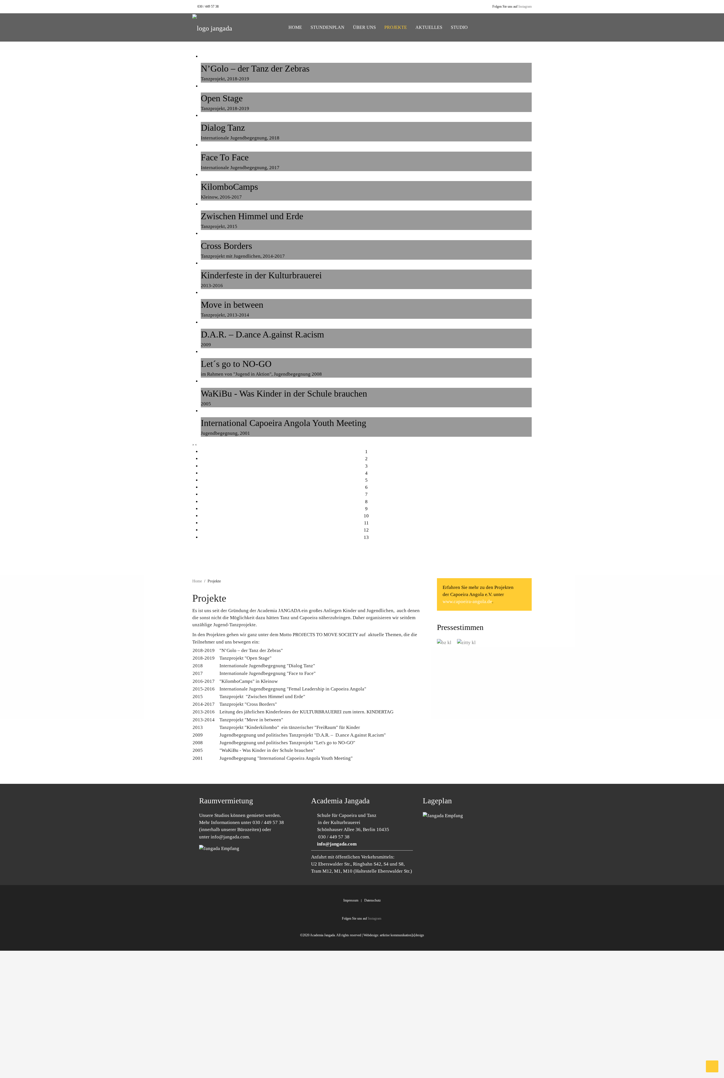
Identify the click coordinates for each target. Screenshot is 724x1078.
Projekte (395, 27)
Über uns (364, 27)
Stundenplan (327, 27)
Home (294, 27)
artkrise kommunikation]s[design (402, 935)
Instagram (525, 6)
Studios (221, 815)
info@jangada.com (230, 837)
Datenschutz (372, 900)
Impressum (350, 900)
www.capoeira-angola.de (467, 601)
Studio (459, 27)
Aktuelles (428, 27)
